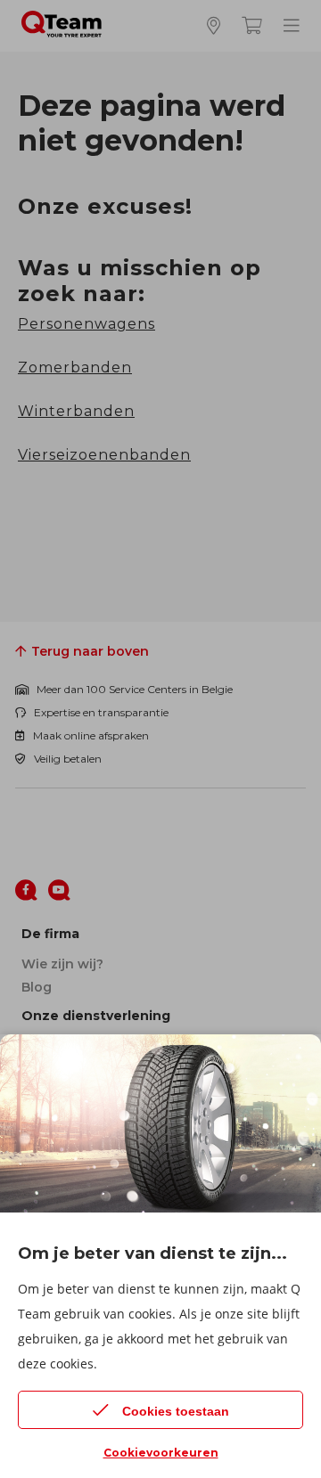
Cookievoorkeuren (160, 1452)
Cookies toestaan (175, 1411)
